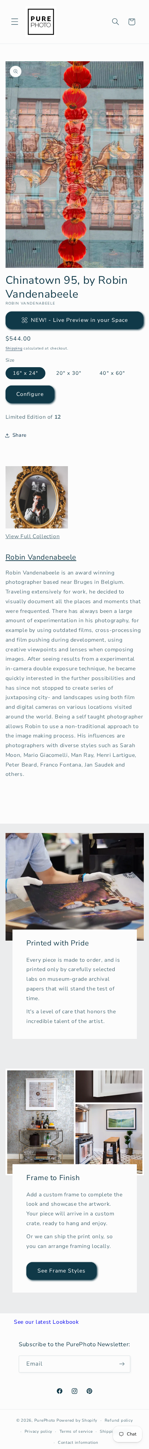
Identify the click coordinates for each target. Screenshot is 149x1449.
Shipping (14, 348)
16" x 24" (25, 373)
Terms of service (76, 1431)
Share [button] (19, 435)
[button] (15, 22)
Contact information (78, 1442)
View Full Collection (33, 536)
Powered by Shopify (76, 1420)
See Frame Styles (61, 1271)
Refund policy (119, 1420)
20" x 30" (68, 373)
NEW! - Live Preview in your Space (79, 320)
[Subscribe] (122, 1364)
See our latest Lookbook (46, 1322)
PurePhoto (44, 1420)
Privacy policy (38, 1431)
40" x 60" (112, 373)
